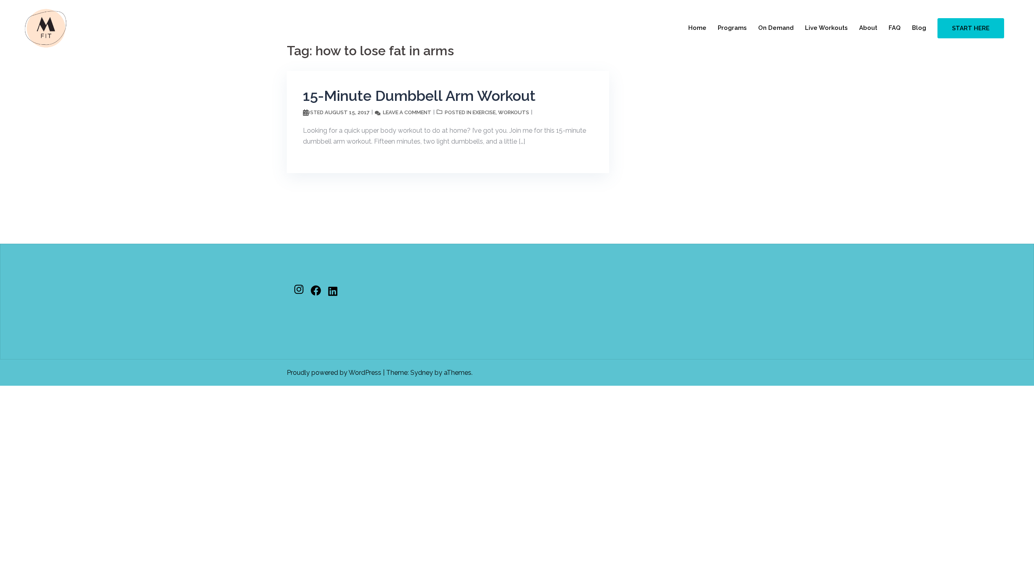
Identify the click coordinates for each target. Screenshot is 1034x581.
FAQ (895, 27)
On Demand (776, 27)
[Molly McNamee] (45, 27)
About (868, 27)
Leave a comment (407, 112)
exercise (484, 112)
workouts (513, 112)
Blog (919, 27)
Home (697, 27)
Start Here (971, 28)
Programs (732, 27)
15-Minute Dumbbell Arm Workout (419, 95)
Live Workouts (826, 27)
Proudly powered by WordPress (334, 372)
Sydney (421, 372)
